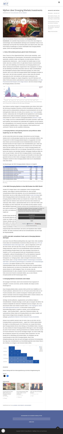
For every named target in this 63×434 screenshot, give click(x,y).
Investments (21, 405)
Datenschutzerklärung (33, 225)
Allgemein (14, 405)
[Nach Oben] (58, 428)
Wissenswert (28, 405)
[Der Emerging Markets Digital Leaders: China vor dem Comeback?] (23, 386)
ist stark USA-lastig (34, 195)
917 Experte (24, 12)
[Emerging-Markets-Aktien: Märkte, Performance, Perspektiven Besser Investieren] (9, 386)
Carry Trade (33, 112)
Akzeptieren (32, 215)
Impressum (28, 225)
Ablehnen (31, 218)
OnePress (34, 431)
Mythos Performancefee (52, 31)
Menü (59, 2)
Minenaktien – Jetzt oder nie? (54, 13)
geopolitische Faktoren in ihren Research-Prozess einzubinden (23, 317)
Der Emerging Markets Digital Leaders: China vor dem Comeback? (22, 393)
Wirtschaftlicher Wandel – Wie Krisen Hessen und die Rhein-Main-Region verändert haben (54, 17)
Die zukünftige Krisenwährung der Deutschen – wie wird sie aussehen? (54, 27)
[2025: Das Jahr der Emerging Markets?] (36, 386)
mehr (31, 220)
